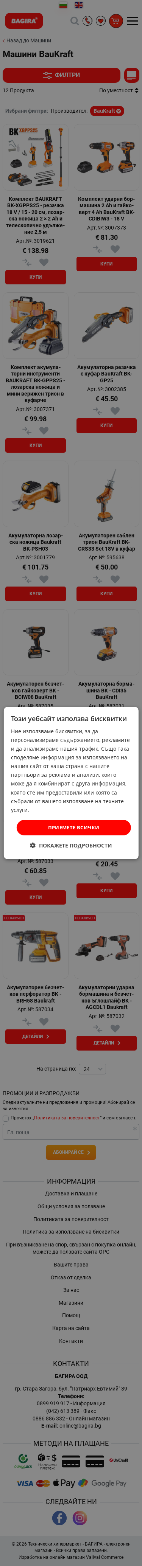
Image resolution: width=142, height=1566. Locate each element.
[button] (71, 845)
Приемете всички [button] (74, 827)
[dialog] (70, 783)
